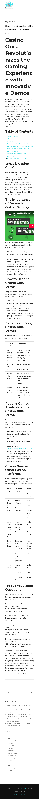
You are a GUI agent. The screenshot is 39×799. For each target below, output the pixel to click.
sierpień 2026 (11, 736)
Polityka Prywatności (19, 794)
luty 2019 (10, 770)
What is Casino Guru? (14, 136)
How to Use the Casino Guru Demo (19, 144)
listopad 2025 (11, 750)
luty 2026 (10, 743)
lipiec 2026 (11, 738)
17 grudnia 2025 (10, 22)
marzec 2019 (11, 768)
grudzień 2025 (12, 748)
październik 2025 (12, 753)
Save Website (23, 788)
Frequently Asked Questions (17, 158)
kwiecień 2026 (12, 741)
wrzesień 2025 (12, 755)
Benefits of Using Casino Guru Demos (20, 146)
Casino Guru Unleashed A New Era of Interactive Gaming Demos (19, 30)
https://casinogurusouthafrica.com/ (20, 449)
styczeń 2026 (11, 745)
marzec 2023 (11, 758)
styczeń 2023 (11, 760)
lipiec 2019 (11, 765)
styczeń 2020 (11, 763)
